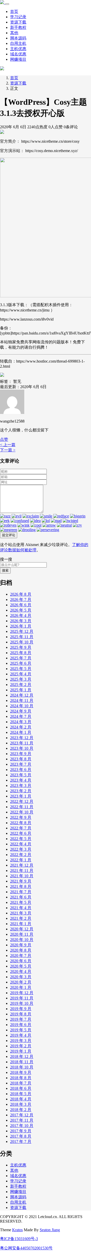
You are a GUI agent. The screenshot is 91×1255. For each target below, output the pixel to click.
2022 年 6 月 (20, 833)
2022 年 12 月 (21, 801)
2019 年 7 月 (20, 1019)
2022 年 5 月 (20, 838)
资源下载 (18, 22)
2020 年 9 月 (20, 945)
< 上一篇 (7, 445)
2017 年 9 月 (20, 1131)
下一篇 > (7, 450)
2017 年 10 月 (21, 1125)
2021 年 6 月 (20, 897)
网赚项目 (18, 59)
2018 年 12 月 (21, 1056)
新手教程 (18, 27)
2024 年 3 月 (20, 722)
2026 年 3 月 (20, 621)
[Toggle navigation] (7, 4)
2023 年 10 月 (21, 748)
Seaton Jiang (50, 1230)
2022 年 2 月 (20, 854)
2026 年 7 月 (20, 599)
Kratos (17, 1230)
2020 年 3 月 (20, 977)
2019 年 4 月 (20, 1035)
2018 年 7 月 (20, 1083)
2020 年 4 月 (20, 971)
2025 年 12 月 (21, 631)
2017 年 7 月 (20, 1141)
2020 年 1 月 (20, 987)
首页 (14, 11)
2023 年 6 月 (20, 769)
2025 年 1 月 (20, 690)
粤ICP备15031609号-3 (19, 1239)
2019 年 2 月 (20, 1046)
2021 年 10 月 (21, 876)
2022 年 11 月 (21, 807)
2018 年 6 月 (20, 1088)
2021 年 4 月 (20, 908)
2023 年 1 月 (20, 796)
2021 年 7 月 (20, 892)
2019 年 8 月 (20, 1014)
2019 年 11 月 (21, 998)
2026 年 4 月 (20, 615)
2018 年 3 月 (20, 1104)
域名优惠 (18, 54)
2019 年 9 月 (20, 1009)
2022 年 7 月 (20, 828)
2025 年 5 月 (20, 668)
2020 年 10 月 (21, 939)
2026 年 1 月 (20, 626)
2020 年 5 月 (20, 966)
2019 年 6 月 (20, 1024)
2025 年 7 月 (20, 658)
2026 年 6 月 (20, 605)
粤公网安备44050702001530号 (26, 1248)
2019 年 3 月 (20, 1040)
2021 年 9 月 (20, 881)
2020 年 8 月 (20, 950)
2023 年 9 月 (20, 753)
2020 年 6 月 (20, 961)
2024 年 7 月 (20, 716)
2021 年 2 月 (20, 918)
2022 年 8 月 (20, 823)
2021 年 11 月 (21, 870)
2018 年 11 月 (21, 1062)
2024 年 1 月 (20, 732)
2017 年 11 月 (21, 1120)
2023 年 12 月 (21, 738)
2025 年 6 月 (20, 663)
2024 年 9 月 (20, 711)
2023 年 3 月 (20, 785)
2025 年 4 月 (20, 674)
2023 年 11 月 (21, 743)
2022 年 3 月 (20, 849)
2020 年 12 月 (21, 929)
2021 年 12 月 (21, 865)
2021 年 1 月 (20, 924)
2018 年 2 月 (20, 1109)
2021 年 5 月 (20, 902)
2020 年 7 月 (20, 955)
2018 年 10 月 (21, 1067)
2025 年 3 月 (20, 679)
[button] (4, 439)
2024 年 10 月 (21, 706)
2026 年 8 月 (20, 594)
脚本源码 (18, 38)
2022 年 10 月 (21, 812)
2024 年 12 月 (21, 695)
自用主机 (18, 43)
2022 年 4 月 (20, 844)
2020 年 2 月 (20, 982)
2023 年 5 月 (20, 775)
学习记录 (18, 17)
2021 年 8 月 (20, 886)
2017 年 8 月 (20, 1136)
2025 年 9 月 (20, 647)
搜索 (5, 570)
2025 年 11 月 (21, 637)
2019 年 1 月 (20, 1051)
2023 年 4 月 (20, 780)
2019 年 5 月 (20, 1030)
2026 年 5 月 (20, 610)
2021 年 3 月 (20, 913)
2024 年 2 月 (20, 727)
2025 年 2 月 (20, 684)
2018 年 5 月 (20, 1094)
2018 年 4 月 (20, 1099)
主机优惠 (18, 49)
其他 (14, 33)
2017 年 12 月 (21, 1115)
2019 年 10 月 (21, 1003)
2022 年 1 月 (20, 860)
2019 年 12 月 (21, 993)
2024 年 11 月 (21, 700)
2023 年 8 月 (20, 759)
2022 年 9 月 (20, 817)
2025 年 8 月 (20, 653)
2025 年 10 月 (21, 642)
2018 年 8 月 (20, 1078)
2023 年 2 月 (20, 791)
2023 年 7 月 (20, 764)
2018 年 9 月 (20, 1072)
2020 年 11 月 (21, 934)
